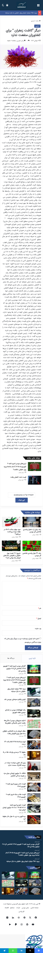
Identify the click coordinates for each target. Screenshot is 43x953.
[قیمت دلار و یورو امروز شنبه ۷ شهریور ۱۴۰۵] (33, 787)
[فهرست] (38, 6)
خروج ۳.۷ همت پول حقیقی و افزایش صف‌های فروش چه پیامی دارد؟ (12, 555)
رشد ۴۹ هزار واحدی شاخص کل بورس (31, 554)
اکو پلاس (21, 911)
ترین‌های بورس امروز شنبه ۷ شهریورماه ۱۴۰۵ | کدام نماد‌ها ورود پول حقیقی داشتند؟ (15, 466)
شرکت (18, 907)
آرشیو (33, 21)
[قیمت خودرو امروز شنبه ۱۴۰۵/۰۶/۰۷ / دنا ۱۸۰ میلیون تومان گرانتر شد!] (33, 808)
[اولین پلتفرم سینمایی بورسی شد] (33, 702)
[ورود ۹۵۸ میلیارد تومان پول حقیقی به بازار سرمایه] (33, 692)
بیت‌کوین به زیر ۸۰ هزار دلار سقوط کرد (14, 817)
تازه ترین (32, 658)
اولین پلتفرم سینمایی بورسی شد (15, 699)
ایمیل (38, 618)
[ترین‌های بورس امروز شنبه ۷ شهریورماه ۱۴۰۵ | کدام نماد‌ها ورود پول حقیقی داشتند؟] (34, 466)
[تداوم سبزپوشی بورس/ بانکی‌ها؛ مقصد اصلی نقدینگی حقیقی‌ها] (33, 723)
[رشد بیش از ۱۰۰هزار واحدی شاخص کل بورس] (31, 522)
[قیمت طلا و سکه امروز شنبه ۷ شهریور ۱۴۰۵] (33, 797)
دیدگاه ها (10, 658)
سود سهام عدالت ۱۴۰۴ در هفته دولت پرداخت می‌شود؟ (12, 531)
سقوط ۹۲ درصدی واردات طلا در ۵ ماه (14, 753)
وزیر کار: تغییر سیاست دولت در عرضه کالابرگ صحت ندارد (15, 764)
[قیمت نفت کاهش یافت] (34, 480)
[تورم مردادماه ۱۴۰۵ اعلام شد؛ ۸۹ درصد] (33, 744)
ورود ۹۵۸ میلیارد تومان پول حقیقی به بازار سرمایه (21, 13)
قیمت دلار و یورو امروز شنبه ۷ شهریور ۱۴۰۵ (16, 785)
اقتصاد (7, 907)
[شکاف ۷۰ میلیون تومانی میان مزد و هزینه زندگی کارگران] (33, 776)
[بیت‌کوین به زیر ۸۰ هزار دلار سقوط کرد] (33, 819)
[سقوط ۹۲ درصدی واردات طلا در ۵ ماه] (33, 755)
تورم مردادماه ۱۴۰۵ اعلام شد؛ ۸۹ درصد (15, 742)
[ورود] (7, 6)
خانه (37, 21)
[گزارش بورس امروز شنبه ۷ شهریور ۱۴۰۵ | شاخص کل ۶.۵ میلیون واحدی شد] (33, 669)
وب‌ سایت (38, 628)
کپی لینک (21, 500)
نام (39, 608)
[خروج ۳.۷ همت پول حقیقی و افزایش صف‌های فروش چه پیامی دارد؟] (11, 546)
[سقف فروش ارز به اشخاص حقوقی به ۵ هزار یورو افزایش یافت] (33, 734)
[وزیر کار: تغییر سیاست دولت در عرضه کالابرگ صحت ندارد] (33, 766)
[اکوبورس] (21, 5)
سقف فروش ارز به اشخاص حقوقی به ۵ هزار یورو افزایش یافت (14, 732)
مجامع (12, 907)
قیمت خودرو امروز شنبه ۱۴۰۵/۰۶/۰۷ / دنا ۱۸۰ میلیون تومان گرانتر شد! (14, 807)
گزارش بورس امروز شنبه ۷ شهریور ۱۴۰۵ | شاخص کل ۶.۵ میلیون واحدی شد (14, 668)
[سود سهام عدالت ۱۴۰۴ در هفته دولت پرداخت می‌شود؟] (11, 522)
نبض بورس (25, 907)
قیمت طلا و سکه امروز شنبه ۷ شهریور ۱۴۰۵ (16, 795)
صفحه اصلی (34, 907)
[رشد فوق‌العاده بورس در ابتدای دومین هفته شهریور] (33, 713)
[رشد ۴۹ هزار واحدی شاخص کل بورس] (31, 546)
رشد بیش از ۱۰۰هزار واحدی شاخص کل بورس (32, 530)
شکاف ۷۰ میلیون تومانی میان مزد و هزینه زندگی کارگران (15, 774)
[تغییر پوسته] (3, 6)
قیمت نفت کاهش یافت (18, 477)
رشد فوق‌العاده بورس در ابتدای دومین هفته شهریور (15, 711)
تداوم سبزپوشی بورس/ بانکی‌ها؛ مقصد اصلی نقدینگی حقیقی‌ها (15, 721)
